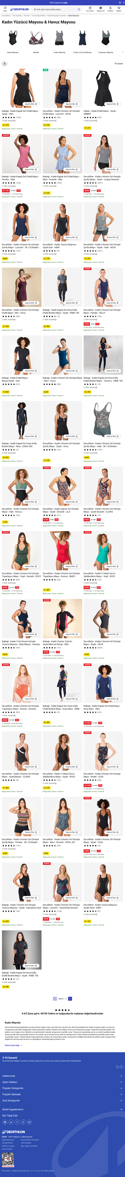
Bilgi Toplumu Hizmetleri (29, 1146)
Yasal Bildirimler (7, 1143)
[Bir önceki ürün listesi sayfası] (55, 999)
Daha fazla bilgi (12, 1045)
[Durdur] (120, 2)
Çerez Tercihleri (7, 1149)
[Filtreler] (4, 64)
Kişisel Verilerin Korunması (30, 1140)
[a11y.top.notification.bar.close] (124, 2)
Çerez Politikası (26, 1143)
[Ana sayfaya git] (19, 9)
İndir (66, 3)
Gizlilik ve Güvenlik (8, 1146)
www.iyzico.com (27, 1137)
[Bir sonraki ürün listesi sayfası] (70, 999)
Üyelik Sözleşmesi (8, 1140)
